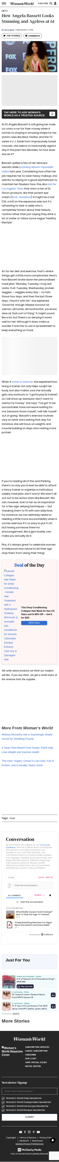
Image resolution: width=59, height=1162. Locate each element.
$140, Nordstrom (21, 197)
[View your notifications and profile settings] (50, 895)
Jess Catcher (9, 30)
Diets (5, 10)
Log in (41, 877)
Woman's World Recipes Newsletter (25, 1110)
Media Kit (24, 1140)
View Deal (34, 623)
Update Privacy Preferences (29, 1143)
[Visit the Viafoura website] (47, 934)
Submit (29, 1117)
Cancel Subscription (36, 1051)
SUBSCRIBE (43, 3)
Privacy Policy (46, 1137)
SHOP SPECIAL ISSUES (36, 1062)
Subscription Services (37, 1047)
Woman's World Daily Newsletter (24, 1098)
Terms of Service (27, 1137)
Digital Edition (33, 1066)
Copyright (11, 1137)
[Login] (55, 3)
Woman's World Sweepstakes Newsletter (28, 1102)
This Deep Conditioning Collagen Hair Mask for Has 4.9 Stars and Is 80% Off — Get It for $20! (37, 612)
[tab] (14, 895)
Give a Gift (31, 1059)
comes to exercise (22, 381)
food (12, 818)
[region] (29, 906)
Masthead (37, 1140)
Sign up (49, 877)
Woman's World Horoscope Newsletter (27, 1106)
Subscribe (30, 1055)
